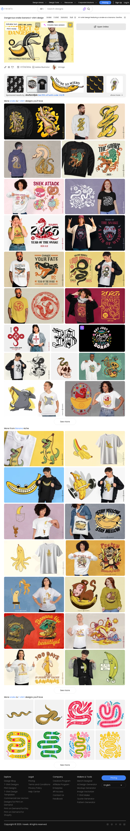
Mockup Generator (86, 788)
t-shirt (56, 17)
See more (65, 421)
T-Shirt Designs (11, 784)
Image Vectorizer (85, 791)
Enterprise (57, 788)
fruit (71, 17)
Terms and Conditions (39, 784)
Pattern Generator (86, 802)
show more (115, 95)
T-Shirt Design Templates (11, 793)
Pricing (31, 780)
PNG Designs (10, 788)
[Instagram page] (107, 824)
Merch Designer (84, 780)
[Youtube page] (120, 824)
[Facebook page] (111, 824)
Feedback (58, 798)
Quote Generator (85, 798)
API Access (58, 791)
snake (49, 17)
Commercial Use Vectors (16, 798)
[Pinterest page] (116, 824)
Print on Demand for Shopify (14, 813)
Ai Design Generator (87, 784)
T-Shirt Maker (83, 795)
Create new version (56, 25)
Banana (19, 428)
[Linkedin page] (124, 824)
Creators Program (61, 780)
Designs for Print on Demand (13, 803)
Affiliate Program (61, 784)
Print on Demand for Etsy (16, 808)
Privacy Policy (35, 788)
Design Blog (10, 780)
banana (64, 17)
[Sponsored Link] (15, 84)
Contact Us (58, 795)
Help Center (34, 791)
